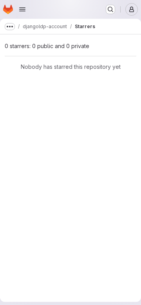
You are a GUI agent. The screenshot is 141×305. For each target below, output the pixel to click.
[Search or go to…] (110, 9)
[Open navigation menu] (22, 9)
